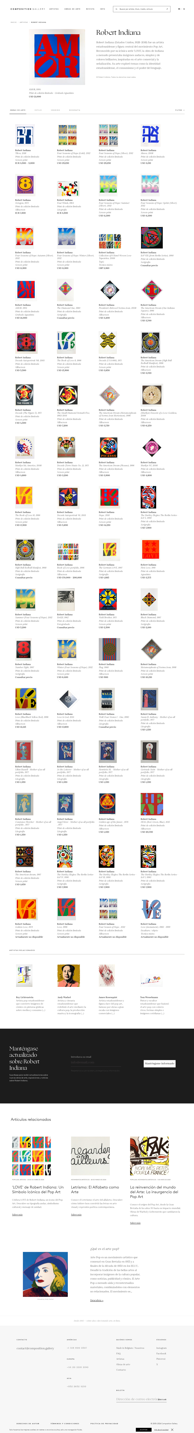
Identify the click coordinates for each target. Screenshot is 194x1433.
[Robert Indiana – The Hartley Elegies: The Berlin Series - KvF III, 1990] (110, 856)
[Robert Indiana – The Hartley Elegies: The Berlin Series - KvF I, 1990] (152, 856)
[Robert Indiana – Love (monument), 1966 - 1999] (152, 909)
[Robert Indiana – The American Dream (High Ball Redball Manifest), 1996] (152, 342)
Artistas (54, 9)
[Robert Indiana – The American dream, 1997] (26, 856)
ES (179, 9)
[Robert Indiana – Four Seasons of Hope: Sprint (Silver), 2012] (152, 185)
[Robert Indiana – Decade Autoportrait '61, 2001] (68, 497)
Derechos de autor (28, 1423)
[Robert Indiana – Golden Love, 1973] (26, 909)
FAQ (118, 1353)
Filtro (178, 110)
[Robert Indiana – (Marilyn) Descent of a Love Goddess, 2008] (152, 395)
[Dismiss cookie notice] (172, 1430)
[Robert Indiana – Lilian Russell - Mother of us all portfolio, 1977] (26, 751)
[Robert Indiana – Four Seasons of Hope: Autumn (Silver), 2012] (26, 237)
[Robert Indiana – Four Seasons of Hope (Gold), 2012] (68, 135)
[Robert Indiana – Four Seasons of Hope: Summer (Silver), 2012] (110, 185)
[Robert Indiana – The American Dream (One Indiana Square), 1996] (152, 290)
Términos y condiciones (65, 1423)
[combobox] (142, 9)
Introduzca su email (81, 1057)
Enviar (162, 1400)
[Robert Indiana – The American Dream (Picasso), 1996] (110, 447)
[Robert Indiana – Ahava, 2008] (152, 135)
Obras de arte (72, 9)
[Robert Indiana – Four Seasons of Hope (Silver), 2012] (110, 135)
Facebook (161, 1353)
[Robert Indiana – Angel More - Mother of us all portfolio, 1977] (68, 804)
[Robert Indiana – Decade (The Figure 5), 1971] (26, 395)
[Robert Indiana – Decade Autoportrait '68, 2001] (26, 342)
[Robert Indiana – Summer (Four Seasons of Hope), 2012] (26, 599)
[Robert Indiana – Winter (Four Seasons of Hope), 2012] (68, 649)
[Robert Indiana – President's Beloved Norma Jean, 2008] (110, 290)
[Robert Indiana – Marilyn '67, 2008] (152, 447)
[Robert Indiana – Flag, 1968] (110, 649)
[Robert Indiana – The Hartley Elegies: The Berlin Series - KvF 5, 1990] (152, 497)
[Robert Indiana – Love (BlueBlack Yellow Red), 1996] (26, 699)
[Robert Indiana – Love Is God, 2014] (68, 699)
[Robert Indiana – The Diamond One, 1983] (68, 290)
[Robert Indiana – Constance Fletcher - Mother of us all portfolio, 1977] (26, 804)
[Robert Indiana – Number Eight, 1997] (26, 649)
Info (102, 9)
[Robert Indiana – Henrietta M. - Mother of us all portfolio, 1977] (110, 751)
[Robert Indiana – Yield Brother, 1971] (110, 599)
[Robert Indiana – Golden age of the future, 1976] (110, 804)
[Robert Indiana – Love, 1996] (68, 909)
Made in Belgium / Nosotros (130, 1348)
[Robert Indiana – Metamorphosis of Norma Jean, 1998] (152, 649)
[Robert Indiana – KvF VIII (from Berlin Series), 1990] (152, 237)
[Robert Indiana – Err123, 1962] (68, 599)
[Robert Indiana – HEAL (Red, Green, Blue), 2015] (152, 804)
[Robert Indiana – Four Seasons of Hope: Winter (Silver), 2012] (68, 237)
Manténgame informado (159, 1063)
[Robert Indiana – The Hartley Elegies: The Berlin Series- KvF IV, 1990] (68, 856)
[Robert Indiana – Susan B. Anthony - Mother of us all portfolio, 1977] (152, 699)
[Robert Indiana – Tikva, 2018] (26, 135)
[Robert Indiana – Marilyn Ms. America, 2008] (26, 447)
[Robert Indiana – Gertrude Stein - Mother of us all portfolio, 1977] (152, 751)
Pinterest (161, 1359)
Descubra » (96, 1300)
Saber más (17, 1214)
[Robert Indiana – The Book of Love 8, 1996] (68, 342)
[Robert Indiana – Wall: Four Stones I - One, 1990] (110, 699)
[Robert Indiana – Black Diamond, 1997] (152, 599)
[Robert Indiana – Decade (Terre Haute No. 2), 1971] (68, 447)
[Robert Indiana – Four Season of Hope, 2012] (110, 909)
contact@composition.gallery (35, 1348)
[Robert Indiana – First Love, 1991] (152, 550)
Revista (90, 9)
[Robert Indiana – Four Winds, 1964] (68, 185)
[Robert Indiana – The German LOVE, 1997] (110, 550)
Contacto (121, 1369)
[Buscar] (167, 9)
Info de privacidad (161, 1430)
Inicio (14, 22)
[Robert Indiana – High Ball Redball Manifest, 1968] (26, 550)
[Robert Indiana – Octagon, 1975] (26, 185)
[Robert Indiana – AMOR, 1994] (26, 290)
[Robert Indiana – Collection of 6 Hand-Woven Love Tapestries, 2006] (110, 237)
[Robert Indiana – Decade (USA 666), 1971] (110, 342)
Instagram (161, 1348)
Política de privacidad (104, 1423)
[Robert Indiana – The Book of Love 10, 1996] (26, 497)
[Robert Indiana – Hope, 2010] (110, 497)
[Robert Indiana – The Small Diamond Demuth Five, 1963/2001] (68, 395)
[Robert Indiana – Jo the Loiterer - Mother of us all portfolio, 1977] (68, 751)
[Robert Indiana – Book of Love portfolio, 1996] (68, 550)
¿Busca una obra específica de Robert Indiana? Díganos (97, 1102)
